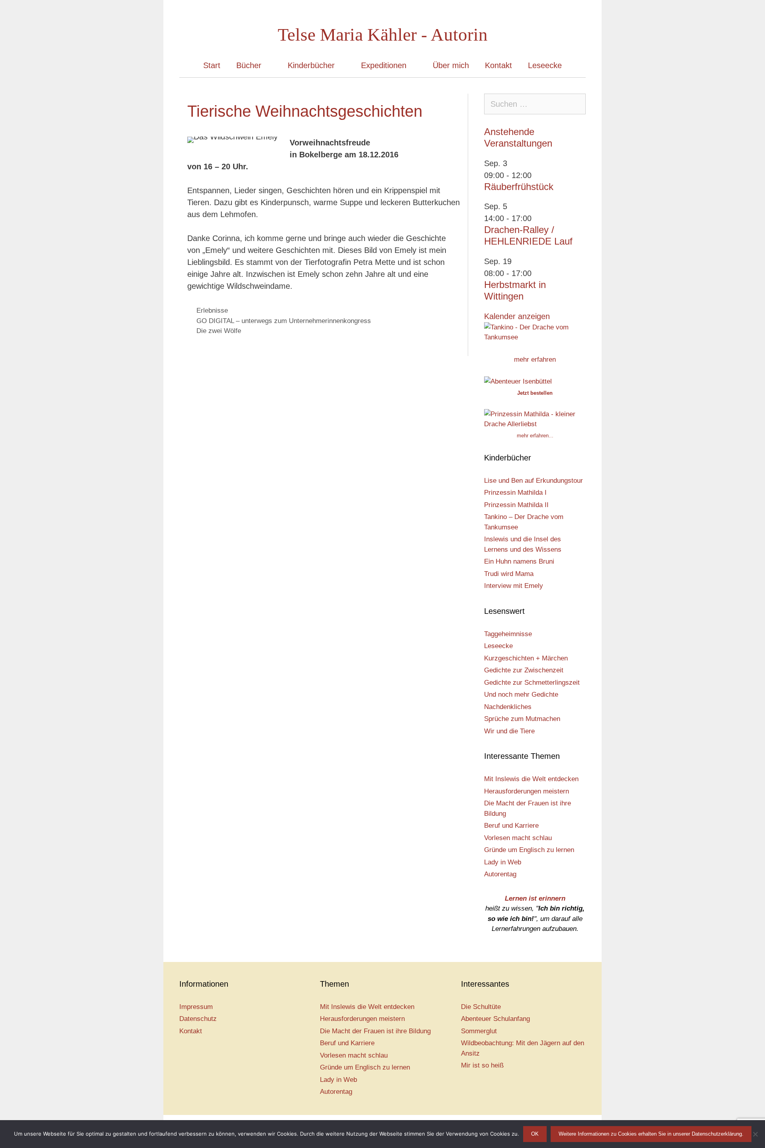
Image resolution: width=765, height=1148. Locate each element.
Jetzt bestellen (535, 393)
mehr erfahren (535, 359)
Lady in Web (502, 862)
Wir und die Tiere (509, 731)
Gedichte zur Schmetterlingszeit (532, 682)
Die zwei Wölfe (218, 331)
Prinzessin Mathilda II (516, 505)
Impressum (196, 1007)
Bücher (248, 65)
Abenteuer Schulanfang (495, 1019)
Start (211, 65)
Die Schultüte (481, 1007)
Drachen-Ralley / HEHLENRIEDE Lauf (528, 235)
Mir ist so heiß (482, 1065)
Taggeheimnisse (508, 634)
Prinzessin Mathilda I (515, 492)
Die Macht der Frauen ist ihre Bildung (375, 1031)
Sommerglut (479, 1031)
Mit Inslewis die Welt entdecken (531, 779)
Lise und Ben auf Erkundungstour (533, 480)
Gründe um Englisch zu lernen (529, 850)
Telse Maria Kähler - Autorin (383, 35)
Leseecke (545, 65)
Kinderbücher (311, 65)
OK (535, 1134)
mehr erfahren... (535, 436)
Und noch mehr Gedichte (521, 694)
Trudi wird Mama (509, 574)
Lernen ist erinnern (535, 898)
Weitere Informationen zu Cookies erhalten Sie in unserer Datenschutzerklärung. (651, 1134)
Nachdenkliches (508, 707)
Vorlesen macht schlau (518, 838)
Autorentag (500, 874)
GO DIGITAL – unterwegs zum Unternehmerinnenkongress (283, 321)
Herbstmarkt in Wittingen (515, 290)
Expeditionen (383, 65)
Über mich (451, 65)
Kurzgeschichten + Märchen (526, 658)
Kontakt (498, 65)
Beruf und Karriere (511, 825)
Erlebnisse (212, 310)
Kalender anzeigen (517, 316)
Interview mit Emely (513, 586)
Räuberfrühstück (518, 186)
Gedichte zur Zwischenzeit (523, 670)
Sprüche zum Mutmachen (522, 719)
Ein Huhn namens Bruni (519, 561)
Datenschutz (198, 1019)
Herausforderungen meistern (526, 791)
